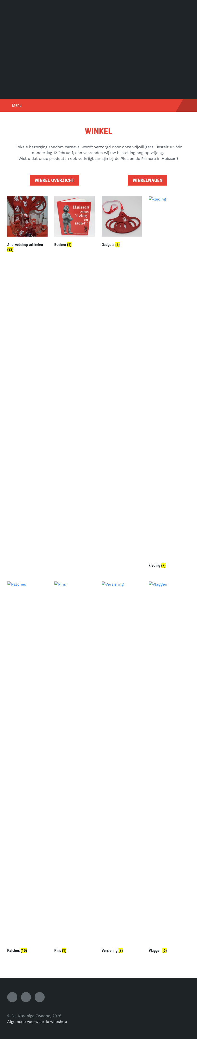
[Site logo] (98, 90)
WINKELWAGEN (147, 180)
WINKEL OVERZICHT (54, 180)
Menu (17, 105)
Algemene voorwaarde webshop (37, 1021)
